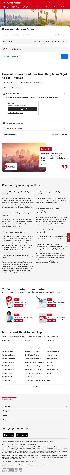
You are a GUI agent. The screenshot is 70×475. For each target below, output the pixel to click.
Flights (7, 7)
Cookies (4, 461)
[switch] (19, 57)
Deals (65, 7)
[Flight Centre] (14, 3)
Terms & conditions (18, 461)
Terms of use (29, 461)
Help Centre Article (14, 226)
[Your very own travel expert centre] (18, 317)
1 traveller (15, 35)
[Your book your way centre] (18, 302)
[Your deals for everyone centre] (51, 302)
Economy (26, 35)
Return (6, 35)
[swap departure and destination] (35, 41)
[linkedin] (18, 429)
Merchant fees (60, 451)
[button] (35, 386)
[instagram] (9, 429)
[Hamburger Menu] (4, 3)
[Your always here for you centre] (51, 317)
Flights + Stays (28, 7)
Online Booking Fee (63, 449)
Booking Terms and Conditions (36, 452)
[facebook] (4, 429)
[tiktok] (13, 429)
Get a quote (52, 3)
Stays (39, 7)
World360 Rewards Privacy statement (38, 465)
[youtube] (22, 429)
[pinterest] (27, 429)
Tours (47, 7)
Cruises (56, 7)
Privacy (10, 461)
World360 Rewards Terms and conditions (14, 465)
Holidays (17, 7)
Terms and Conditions (59, 447)
